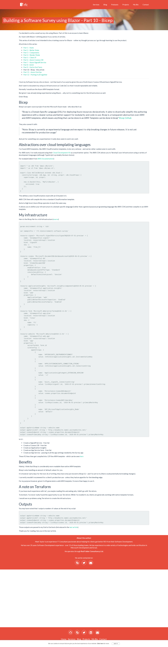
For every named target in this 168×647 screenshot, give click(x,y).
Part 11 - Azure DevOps (32, 72)
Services (96, 5)
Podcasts (114, 5)
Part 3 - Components (31, 53)
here (81, 456)
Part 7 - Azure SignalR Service (34, 62)
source (55, 219)
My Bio (136, 5)
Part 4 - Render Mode (31, 55)
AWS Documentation (45, 159)
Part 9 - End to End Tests (32, 67)
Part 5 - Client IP (29, 57)
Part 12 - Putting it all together (35, 75)
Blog (105, 5)
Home (63, 639)
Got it (116, 643)
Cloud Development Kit (62, 153)
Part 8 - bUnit (28, 65)
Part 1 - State (28, 48)
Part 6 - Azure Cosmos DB (33, 60)
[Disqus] (84, 598)
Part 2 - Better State (31, 50)
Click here (100, 643)
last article (74, 527)
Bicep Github (125, 118)
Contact (146, 5)
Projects (125, 5)
